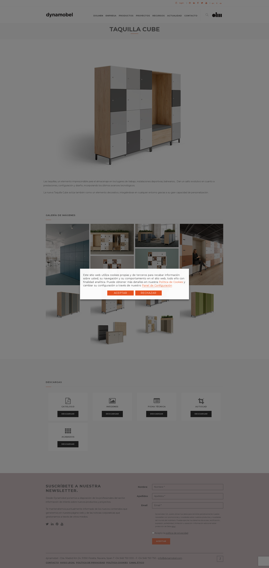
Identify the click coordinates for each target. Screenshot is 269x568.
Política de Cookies (171, 282)
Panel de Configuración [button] (157, 285)
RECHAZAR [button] (148, 292)
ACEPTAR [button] (120, 292)
